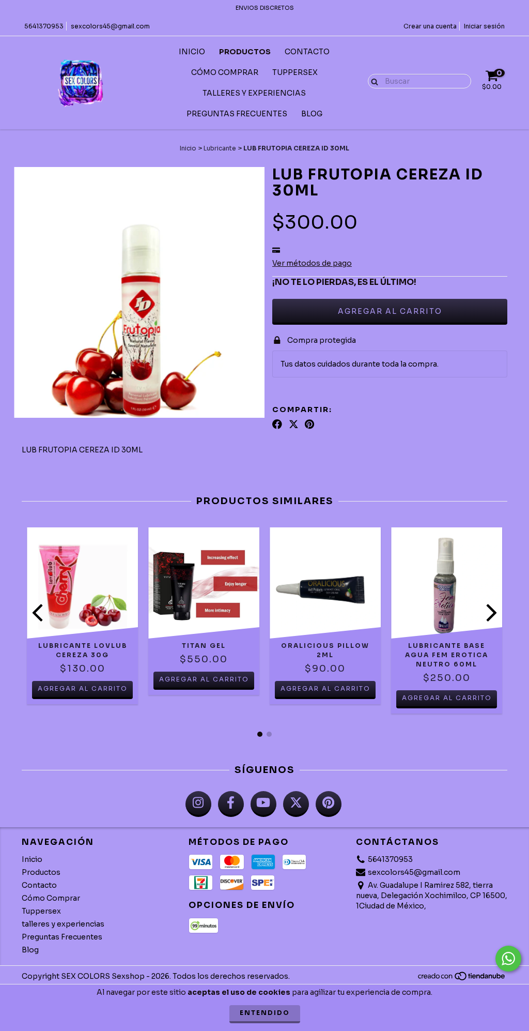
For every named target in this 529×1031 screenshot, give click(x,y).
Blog (311, 113)
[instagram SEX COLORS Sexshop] (198, 804)
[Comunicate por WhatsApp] (508, 959)
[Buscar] (372, 81)
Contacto (307, 51)
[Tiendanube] (462, 979)
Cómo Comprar (224, 72)
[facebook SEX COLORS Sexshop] (231, 804)
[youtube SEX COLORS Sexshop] (263, 804)
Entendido (265, 1013)
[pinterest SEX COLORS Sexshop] (328, 804)
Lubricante (220, 148)
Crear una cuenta (430, 26)
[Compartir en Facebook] (277, 424)
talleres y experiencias (254, 93)
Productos (245, 51)
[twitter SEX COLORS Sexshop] (296, 804)
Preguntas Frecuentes (236, 113)
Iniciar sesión (484, 26)
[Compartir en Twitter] (294, 424)
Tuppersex (295, 72)
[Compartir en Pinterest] (309, 424)
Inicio (192, 51)
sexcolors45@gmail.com (110, 26)
